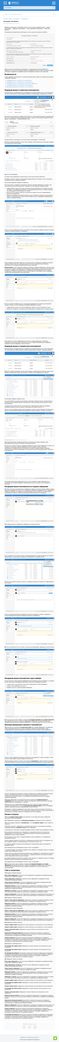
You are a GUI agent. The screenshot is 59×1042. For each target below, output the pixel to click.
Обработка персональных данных (29, 1037)
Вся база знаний (8, 18)
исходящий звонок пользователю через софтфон (19, 85)
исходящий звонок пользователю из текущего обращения (22, 83)
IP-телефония (24, 18)
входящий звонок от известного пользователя (19, 80)
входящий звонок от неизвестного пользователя (19, 82)
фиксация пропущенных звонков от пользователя (20, 86)
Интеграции (17, 18)
